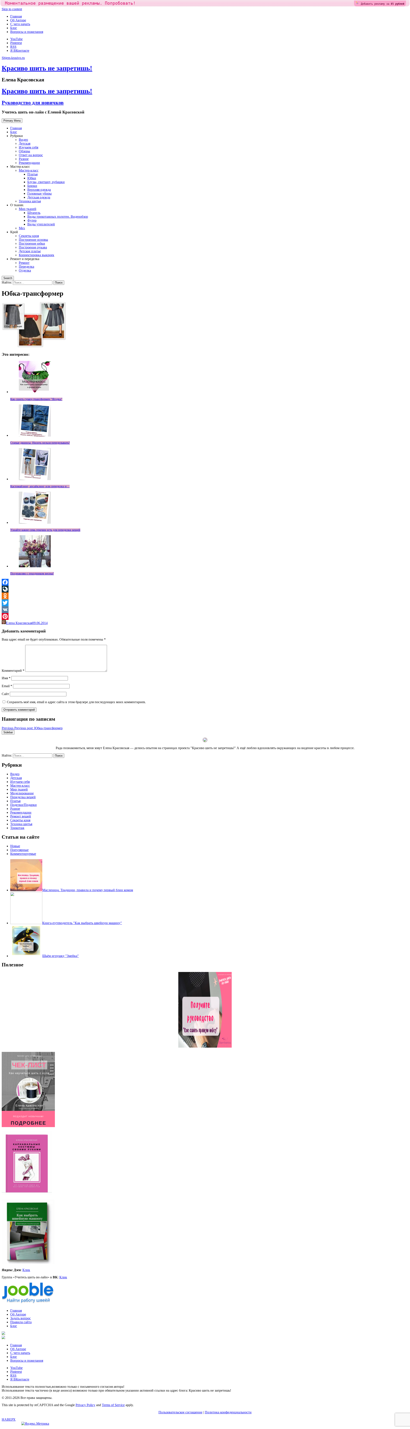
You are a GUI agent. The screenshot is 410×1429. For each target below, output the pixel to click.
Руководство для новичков (33, 102)
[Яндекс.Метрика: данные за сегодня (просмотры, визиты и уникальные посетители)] (35, 1424)
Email (7, 686)
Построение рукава (33, 247)
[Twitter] (205, 602)
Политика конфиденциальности (228, 1412)
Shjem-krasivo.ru (13, 58)
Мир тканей (27, 209)
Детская (24, 143)
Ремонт (24, 263)
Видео (23, 139)
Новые (15, 846)
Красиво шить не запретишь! (47, 68)
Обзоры (24, 151)
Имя (6, 678)
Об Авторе (18, 20)
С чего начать (20, 24)
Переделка (26, 266)
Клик (26, 1270)
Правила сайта (21, 1322)
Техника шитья (30, 201)
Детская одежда (38, 197)
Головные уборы (39, 193)
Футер (32, 220)
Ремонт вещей (20, 816)
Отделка (25, 270)
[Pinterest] (205, 616)
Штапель (33, 213)
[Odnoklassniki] (205, 595)
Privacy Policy (85, 1405)
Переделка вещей (23, 797)
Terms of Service (113, 1405)
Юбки (31, 178)
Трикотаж (17, 828)
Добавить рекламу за (382, 3)
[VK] (205, 609)
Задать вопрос (20, 1318)
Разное (24, 159)
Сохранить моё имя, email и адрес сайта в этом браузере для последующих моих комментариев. (76, 702)
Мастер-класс (28, 170)
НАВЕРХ (9, 1419)
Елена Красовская (19, 623)
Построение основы (33, 239)
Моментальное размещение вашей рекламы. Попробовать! (70, 3)
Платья (32, 174)
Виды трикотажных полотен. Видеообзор (57, 216)
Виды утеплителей (41, 224)
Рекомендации (29, 163)
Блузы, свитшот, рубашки (46, 182)
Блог (13, 28)
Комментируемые (23, 854)
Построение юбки (32, 243)
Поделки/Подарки (23, 805)
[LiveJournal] (205, 589)
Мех (22, 228)
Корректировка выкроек (36, 255)
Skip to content (12, 9)
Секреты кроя (29, 236)
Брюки (32, 186)
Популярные (19, 850)
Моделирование (22, 793)
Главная (16, 16)
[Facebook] (205, 582)
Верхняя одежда (39, 189)
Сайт (5, 694)
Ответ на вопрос (31, 155)
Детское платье (30, 251)
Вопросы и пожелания (26, 32)
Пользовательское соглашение (180, 1412)
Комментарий (13, 670)
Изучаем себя (28, 147)
